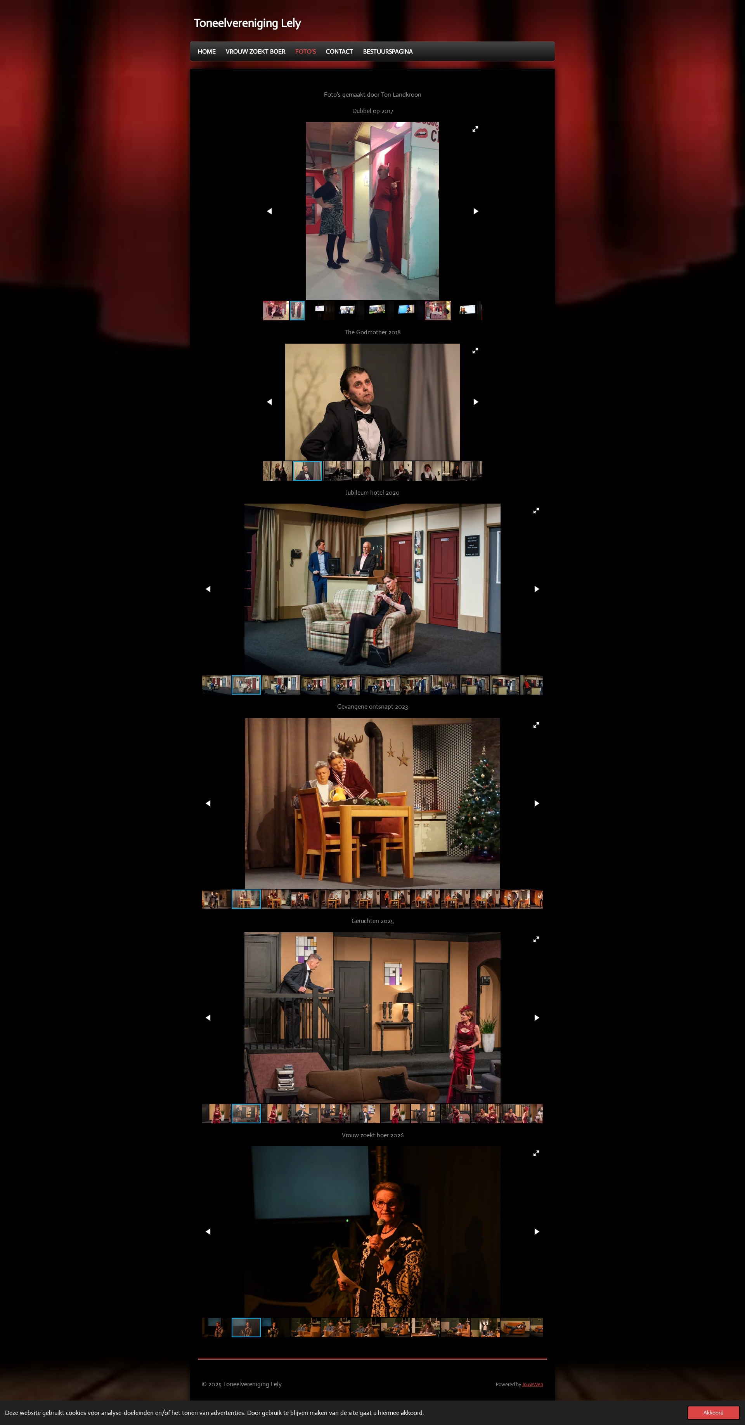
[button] (475, 129)
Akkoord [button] (713, 1412)
